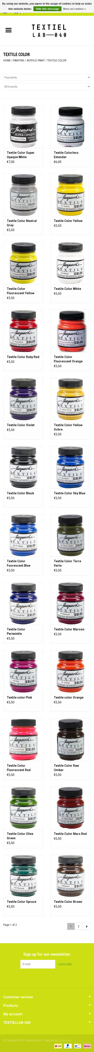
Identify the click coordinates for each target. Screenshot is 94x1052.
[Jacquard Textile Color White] (70, 263)
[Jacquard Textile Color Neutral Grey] (23, 195)
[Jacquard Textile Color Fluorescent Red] (23, 739)
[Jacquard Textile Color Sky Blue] (70, 467)
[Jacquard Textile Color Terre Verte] (70, 535)
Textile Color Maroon (69, 629)
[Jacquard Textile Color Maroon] (70, 603)
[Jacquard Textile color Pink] (23, 671)
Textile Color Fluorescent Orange (68, 359)
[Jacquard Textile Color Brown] (70, 876)
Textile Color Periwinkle (16, 631)
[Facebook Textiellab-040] (39, 977)
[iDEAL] (57, 1045)
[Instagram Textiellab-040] (54, 977)
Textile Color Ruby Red (23, 357)
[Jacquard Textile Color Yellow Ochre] (70, 399)
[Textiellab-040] (55, 30)
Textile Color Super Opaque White (21, 155)
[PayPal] (67, 1045)
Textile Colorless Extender (66, 155)
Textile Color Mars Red (70, 834)
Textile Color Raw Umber (66, 768)
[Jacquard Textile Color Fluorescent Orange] (70, 331)
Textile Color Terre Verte (67, 563)
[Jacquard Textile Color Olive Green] (23, 808)
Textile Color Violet (21, 425)
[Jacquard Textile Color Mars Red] (70, 808)
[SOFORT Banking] (86, 1045)
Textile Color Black (20, 493)
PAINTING (18, 60)
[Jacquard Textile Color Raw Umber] (70, 739)
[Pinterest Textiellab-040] (47, 977)
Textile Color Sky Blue (69, 493)
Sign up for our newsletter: (47, 954)
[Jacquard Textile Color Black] (23, 467)
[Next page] (86, 926)
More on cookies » (74, 8)
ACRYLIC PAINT (36, 60)
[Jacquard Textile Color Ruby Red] (23, 331)
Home (7, 60)
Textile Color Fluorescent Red (19, 768)
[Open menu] (8, 30)
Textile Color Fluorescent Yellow (20, 291)
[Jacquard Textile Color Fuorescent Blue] (23, 535)
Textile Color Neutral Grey (22, 223)
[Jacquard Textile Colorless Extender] (70, 127)
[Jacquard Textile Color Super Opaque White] (23, 127)
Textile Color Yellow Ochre (68, 427)
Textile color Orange (69, 697)
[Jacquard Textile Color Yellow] (70, 195)
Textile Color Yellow (68, 221)
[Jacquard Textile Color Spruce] (23, 876)
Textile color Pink (19, 697)
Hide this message (47, 8)
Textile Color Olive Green (20, 836)
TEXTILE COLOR (56, 60)
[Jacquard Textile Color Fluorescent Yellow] (23, 263)
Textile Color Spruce (21, 901)
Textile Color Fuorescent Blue (18, 563)
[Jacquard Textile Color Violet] (23, 399)
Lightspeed (64, 1040)
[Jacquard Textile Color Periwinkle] (23, 603)
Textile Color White (67, 289)
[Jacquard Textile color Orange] (70, 671)
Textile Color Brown (68, 901)
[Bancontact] (77, 1045)
